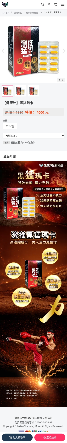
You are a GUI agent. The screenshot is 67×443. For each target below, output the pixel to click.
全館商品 (18, 12)
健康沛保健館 (32, 12)
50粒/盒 (10, 126)
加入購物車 (19, 437)
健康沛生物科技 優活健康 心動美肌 (33, 418)
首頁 (8, 12)
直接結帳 (51, 437)
